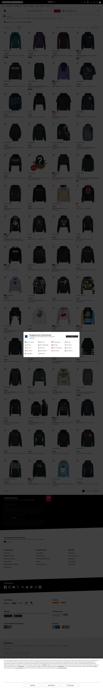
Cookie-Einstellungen (19, 668)
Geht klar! (32, 685)
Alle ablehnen (51, 685)
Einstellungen (70, 685)
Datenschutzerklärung (62, 668)
